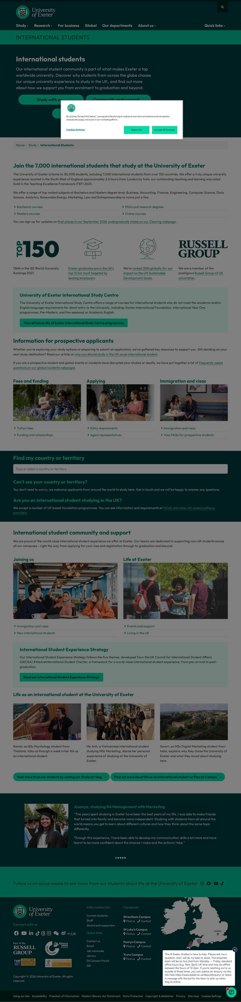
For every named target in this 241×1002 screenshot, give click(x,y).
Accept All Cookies (164, 129)
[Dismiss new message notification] (234, 949)
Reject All (136, 129)
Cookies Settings (75, 129)
